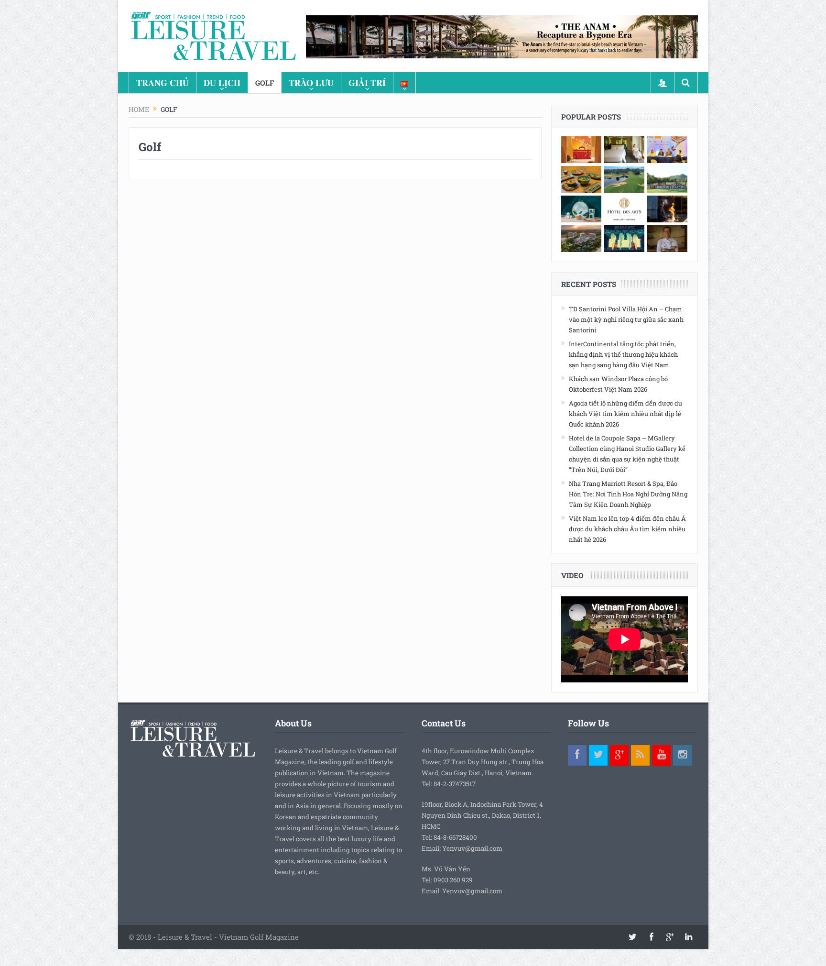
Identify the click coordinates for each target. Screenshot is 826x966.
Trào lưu (311, 83)
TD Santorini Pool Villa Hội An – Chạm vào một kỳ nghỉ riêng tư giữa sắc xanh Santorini (626, 319)
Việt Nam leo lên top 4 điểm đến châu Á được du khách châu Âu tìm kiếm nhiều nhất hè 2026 (627, 529)
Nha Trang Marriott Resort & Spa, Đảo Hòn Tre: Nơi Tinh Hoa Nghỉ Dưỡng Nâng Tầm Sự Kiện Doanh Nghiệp (628, 494)
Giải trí (367, 83)
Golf (264, 83)
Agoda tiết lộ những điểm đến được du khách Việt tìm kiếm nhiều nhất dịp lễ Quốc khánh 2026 (625, 413)
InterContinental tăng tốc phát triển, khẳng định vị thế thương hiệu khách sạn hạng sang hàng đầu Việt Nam (623, 354)
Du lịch (222, 83)
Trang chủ (162, 83)
